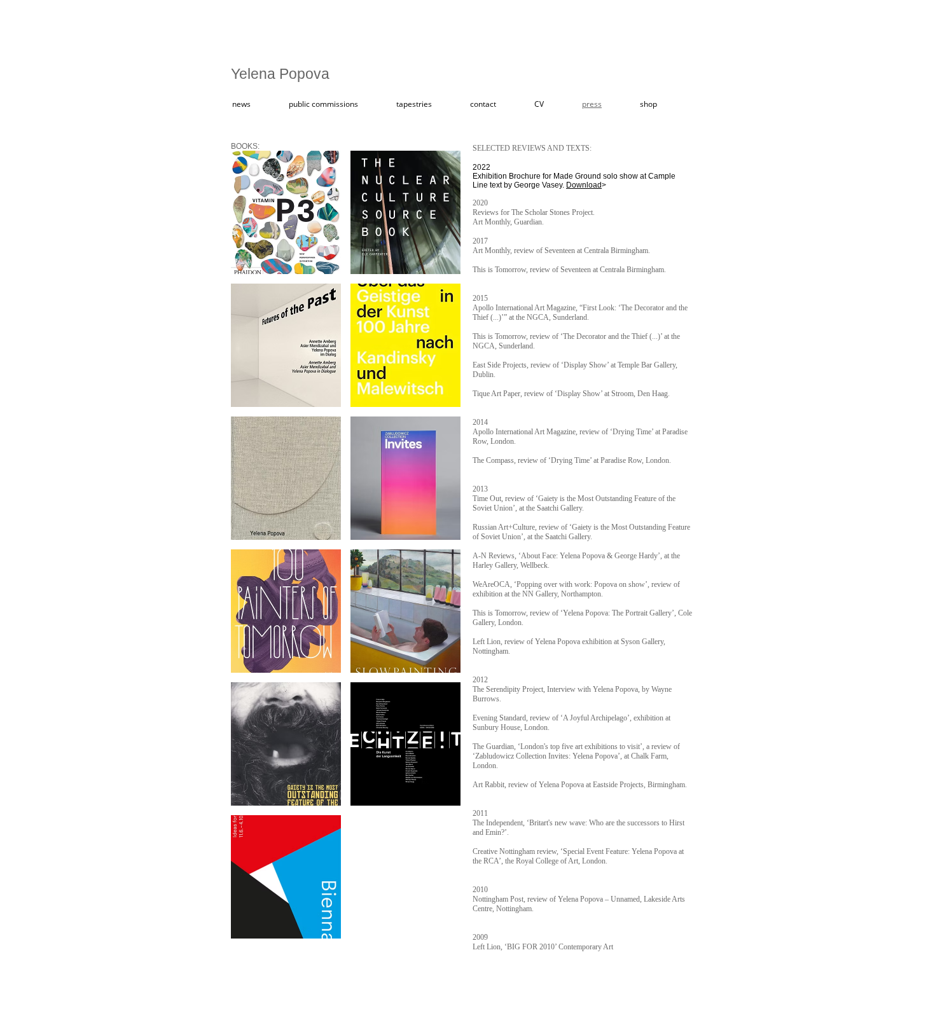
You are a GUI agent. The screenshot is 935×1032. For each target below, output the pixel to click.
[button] (286, 212)
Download (584, 185)
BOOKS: (245, 146)
